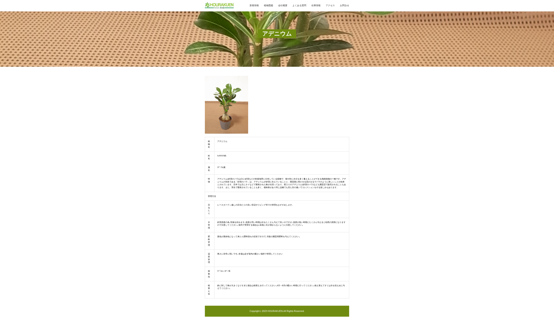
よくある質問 (299, 5)
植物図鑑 (268, 5)
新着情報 (254, 5)
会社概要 (282, 5)
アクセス (330, 5)
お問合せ (344, 5)
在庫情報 (316, 5)
